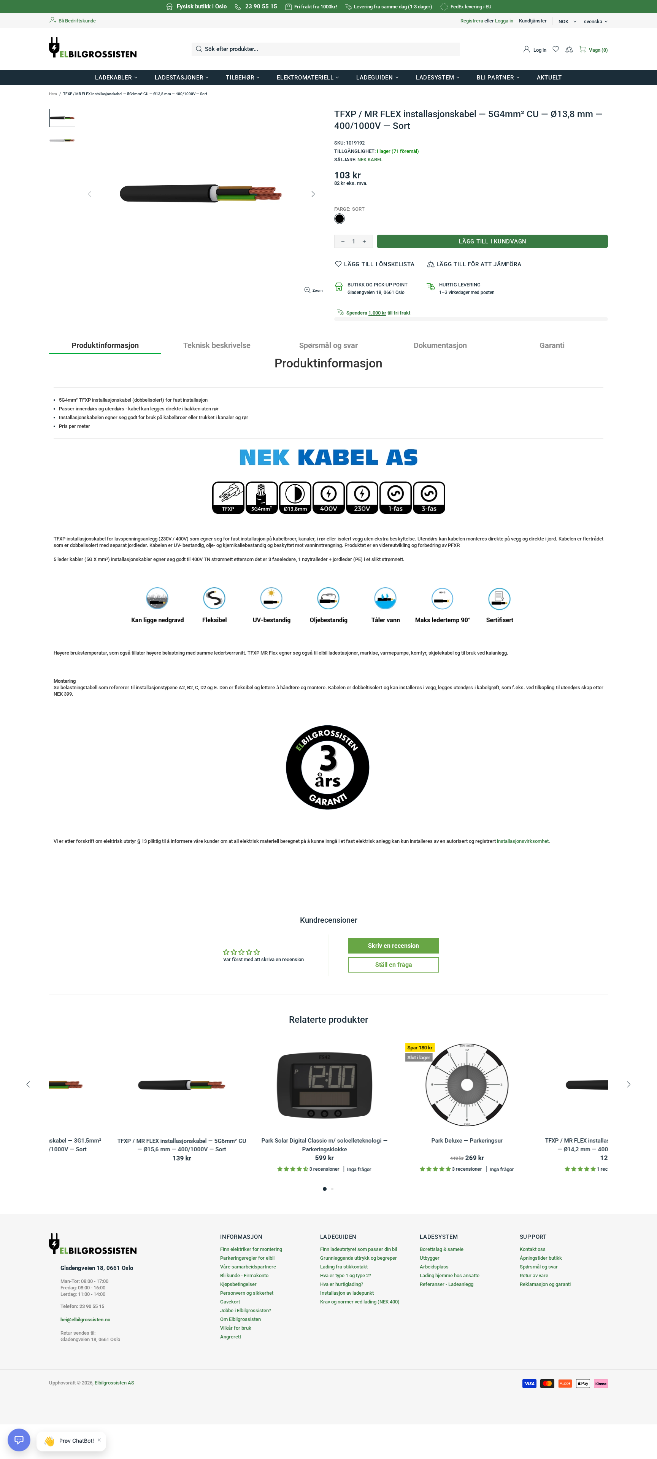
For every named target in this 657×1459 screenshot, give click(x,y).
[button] (19, 1440)
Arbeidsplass (434, 1267)
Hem (53, 94)
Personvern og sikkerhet (246, 1293)
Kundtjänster (533, 21)
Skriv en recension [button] (393, 945)
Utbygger (430, 1258)
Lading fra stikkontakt (344, 1267)
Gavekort (230, 1302)
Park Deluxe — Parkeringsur (257, 1141)
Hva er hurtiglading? (341, 1284)
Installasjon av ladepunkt (347, 1293)
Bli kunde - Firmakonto (244, 1275)
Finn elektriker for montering (251, 1249)
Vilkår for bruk (235, 1328)
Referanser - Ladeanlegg (446, 1284)
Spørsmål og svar (539, 1267)
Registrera (471, 21)
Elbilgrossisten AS (92, 49)
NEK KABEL (369, 159)
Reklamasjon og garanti (545, 1284)
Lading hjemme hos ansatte (449, 1275)
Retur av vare (534, 1275)
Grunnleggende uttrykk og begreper (358, 1258)
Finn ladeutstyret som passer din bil (358, 1249)
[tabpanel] (114, 1111)
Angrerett (230, 1337)
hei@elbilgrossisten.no (85, 1319)
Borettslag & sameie (441, 1249)
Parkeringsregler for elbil (247, 1258)
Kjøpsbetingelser (238, 1284)
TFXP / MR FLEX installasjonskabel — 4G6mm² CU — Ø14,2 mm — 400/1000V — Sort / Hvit (399, 1145)
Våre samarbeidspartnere (248, 1267)
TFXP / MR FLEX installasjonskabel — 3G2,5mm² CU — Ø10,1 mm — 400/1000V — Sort (542, 1145)
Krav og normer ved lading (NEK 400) (360, 1302)
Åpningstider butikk (541, 1258)
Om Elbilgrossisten (240, 1319)
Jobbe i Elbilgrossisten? (245, 1310)
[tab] (105, 345)
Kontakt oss (533, 1249)
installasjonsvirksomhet (523, 841)
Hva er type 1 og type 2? (345, 1275)
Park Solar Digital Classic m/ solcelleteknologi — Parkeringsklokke (115, 1145)
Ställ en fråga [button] (393, 964)
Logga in (504, 21)
